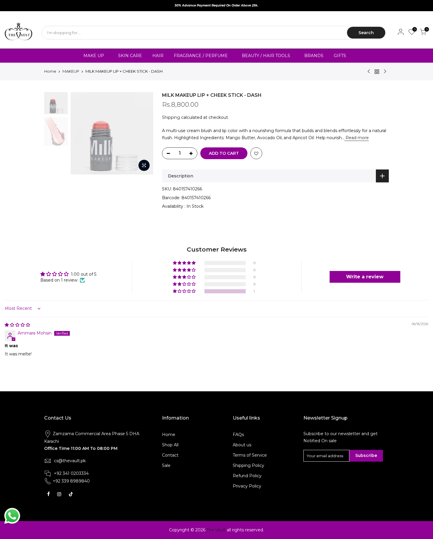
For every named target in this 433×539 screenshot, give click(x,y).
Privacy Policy (247, 486)
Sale (166, 465)
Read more (356, 137)
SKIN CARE (130, 55)
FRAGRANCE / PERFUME (201, 55)
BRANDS (313, 55)
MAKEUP (70, 71)
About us (242, 444)
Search (366, 32)
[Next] (143, 133)
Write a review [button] (365, 277)
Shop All (170, 444)
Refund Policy (247, 475)
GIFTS (340, 55)
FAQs (238, 434)
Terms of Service (250, 455)
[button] (184, 291)
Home (50, 71)
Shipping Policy (248, 465)
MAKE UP (93, 55)
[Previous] (81, 133)
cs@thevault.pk (70, 460)
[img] (17, 324)
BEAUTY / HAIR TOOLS (266, 55)
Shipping (171, 117)
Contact (170, 455)
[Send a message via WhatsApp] (12, 516)
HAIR (157, 55)
